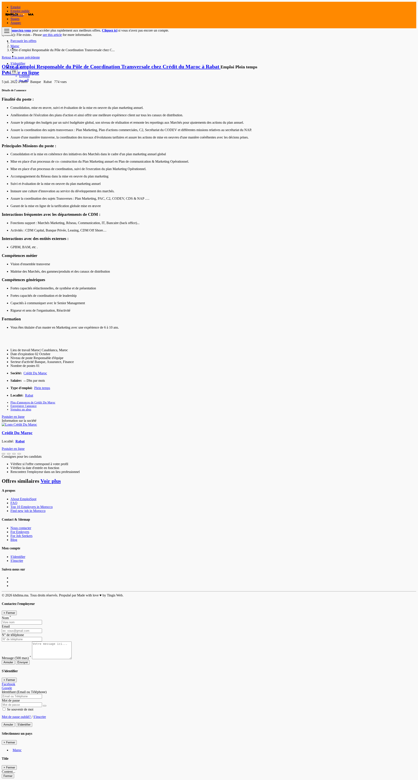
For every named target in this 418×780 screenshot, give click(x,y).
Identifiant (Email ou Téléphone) (24, 692)
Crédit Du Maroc (35, 373)
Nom (6, 618)
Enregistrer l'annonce (23, 406)
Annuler (8, 662)
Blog (13, 540)
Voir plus (50, 481)
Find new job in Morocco (28, 511)
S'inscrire (16, 67)
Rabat (29, 395)
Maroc (17, 750)
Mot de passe (11, 700)
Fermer (7, 776)
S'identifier (17, 63)
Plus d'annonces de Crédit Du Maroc (32, 402)
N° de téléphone (13, 635)
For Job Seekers (21, 536)
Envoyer (22, 662)
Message (16, 658)
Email (6, 626)
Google (7, 688)
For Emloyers (19, 532)
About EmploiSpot (23, 499)
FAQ (13, 503)
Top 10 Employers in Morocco (31, 507)
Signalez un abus (20, 409)
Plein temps (42, 388)
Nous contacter (20, 528)
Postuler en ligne (13, 417)
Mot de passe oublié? (17, 717)
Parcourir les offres (23, 41)
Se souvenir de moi (19, 709)
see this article (52, 35)
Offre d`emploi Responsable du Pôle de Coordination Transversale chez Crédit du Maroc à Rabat (111, 66)
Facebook (8, 684)
